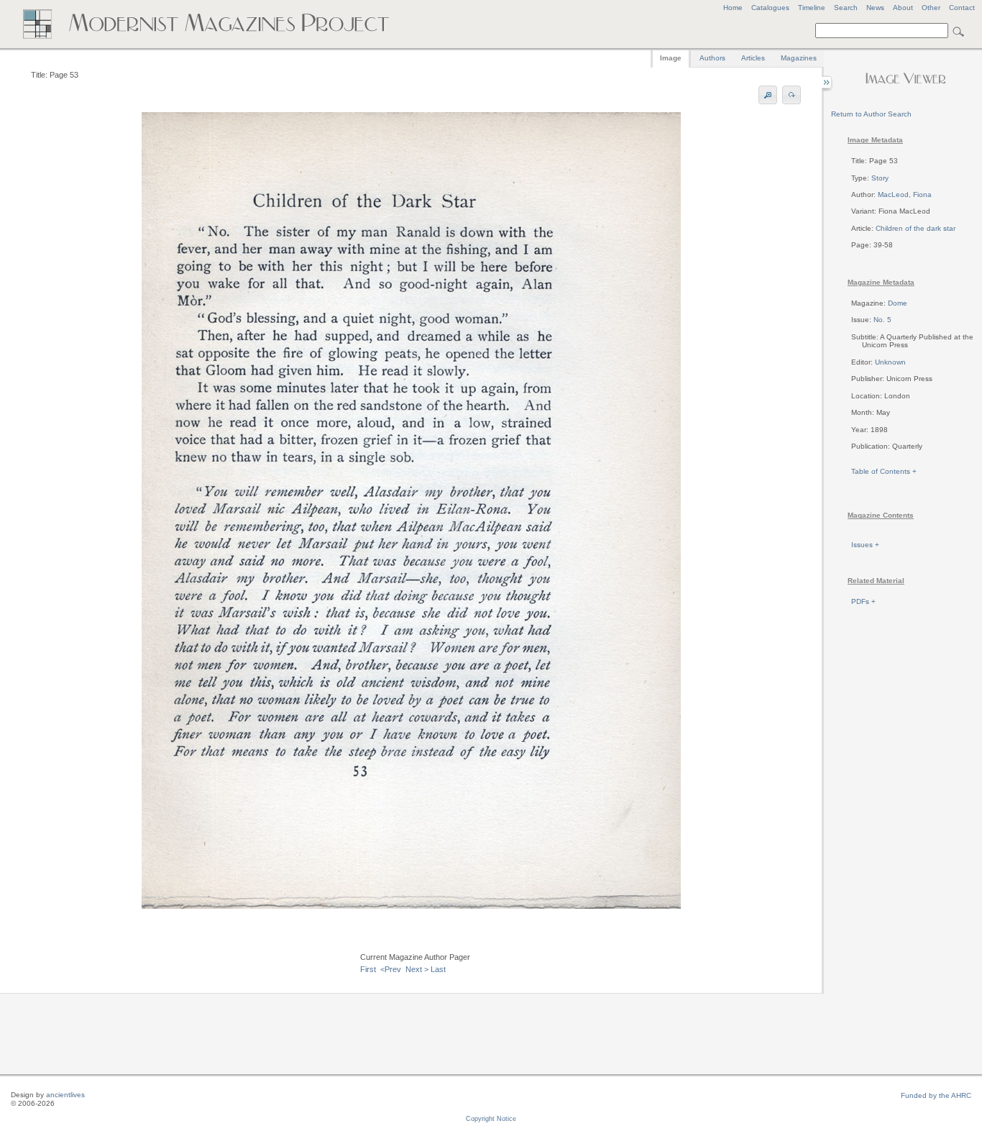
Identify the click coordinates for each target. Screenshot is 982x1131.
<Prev (390, 969)
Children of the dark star (915, 228)
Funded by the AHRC (936, 1095)
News (875, 8)
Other (931, 8)
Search (846, 8)
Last (438, 969)
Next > (416, 969)
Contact (962, 8)
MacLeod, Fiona (905, 194)
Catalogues (770, 8)
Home (733, 8)
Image (671, 58)
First (368, 969)
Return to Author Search (871, 114)
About (903, 8)
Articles (753, 58)
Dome (897, 303)
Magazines (799, 58)
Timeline (811, 8)
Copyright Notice (491, 1118)
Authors (712, 58)
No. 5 (882, 320)
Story (880, 178)
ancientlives (65, 1095)
